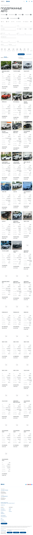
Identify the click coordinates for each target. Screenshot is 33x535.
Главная (2, 5)
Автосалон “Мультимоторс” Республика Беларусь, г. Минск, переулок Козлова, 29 (8, 502)
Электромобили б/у (4, 516)
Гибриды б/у (2, 513)
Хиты (1, 518)
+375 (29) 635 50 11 (4, 496)
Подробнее (10, 530)
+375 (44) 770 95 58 (4, 490)
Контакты (10, 511)
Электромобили (3, 515)
